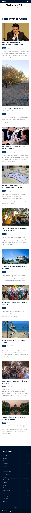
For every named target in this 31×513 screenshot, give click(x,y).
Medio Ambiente (7, 480)
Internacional (6, 474)
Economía (5, 463)
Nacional (5, 482)
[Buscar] (27, 2)
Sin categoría (6, 490)
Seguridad (5, 488)
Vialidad (5, 501)
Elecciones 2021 (7, 471)
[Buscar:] (6, 2)
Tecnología (6, 496)
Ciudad (4, 114)
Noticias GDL (15, 5)
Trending (5, 498)
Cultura (4, 234)
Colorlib (21, 511)
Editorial (5, 466)
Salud (4, 152)
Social (4, 493)
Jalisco (4, 48)
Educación (5, 469)
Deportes (5, 461)
